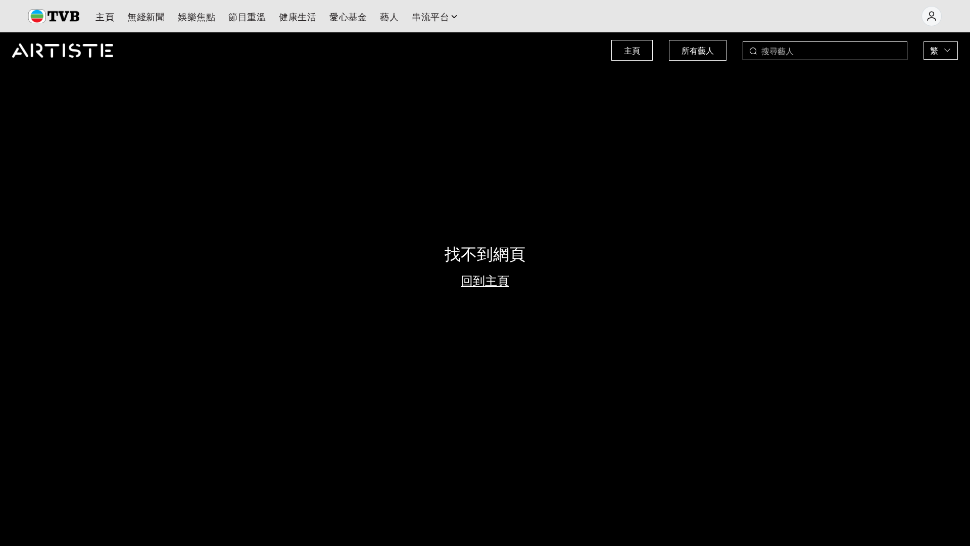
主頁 (632, 50)
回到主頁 (485, 280)
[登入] (932, 16)
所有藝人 (698, 50)
